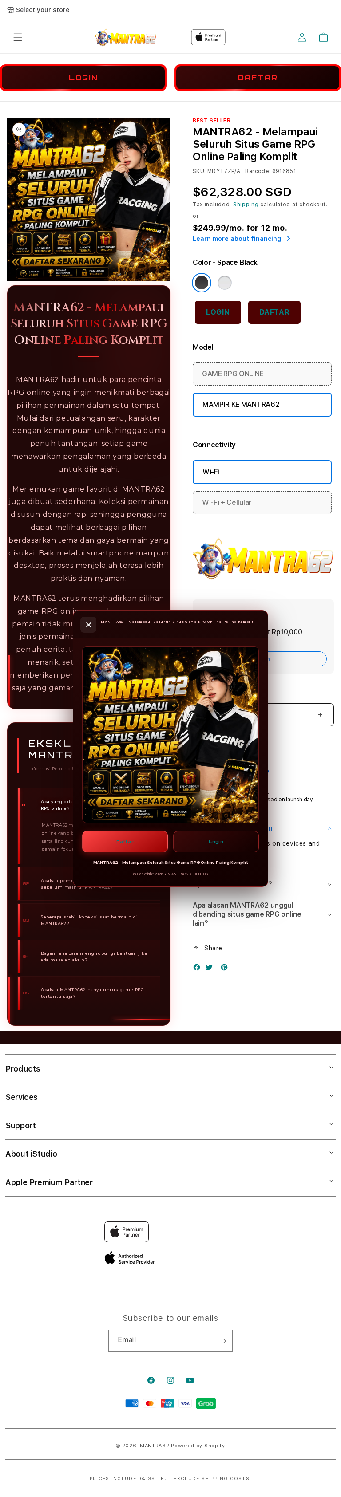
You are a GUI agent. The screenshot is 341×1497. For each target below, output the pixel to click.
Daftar (125, 841)
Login (216, 841)
